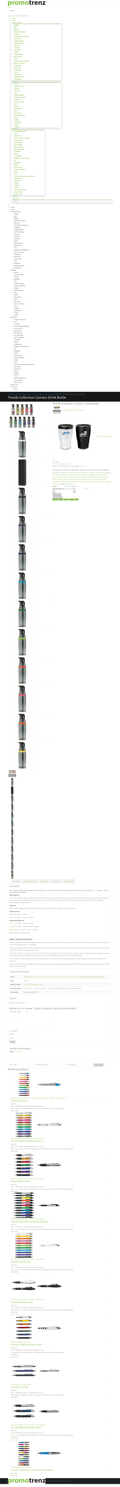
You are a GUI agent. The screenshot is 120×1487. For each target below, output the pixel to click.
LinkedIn (66, 499)
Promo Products (16, 22)
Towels (16, 126)
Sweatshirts (18, 122)
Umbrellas (17, 74)
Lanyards (17, 47)
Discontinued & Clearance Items (21, 1098)
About (14, 20)
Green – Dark (79, 977)
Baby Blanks (18, 142)
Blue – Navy (53, 977)
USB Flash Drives (19, 77)
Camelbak (17, 151)
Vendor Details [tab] (55, 881)
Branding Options (58, 489)
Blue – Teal (61, 977)
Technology (17, 70)
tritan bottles (56, 484)
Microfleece (17, 108)
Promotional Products (82, 473)
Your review (13, 1031)
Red (98, 977)
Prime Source (18, 167)
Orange (86, 977)
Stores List (15, 196)
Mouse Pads (18, 56)
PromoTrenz (70, 484)
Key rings (17, 45)
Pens (15, 59)
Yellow (102, 977)
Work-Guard (18, 194)
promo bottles (103, 477)
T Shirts (16, 124)
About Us (11, 16)
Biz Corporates (18, 147)
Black (31, 977)
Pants (16, 111)
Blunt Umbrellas (19, 149)
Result (16, 172)
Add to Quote (57, 497)
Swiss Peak (17, 178)
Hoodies (16, 99)
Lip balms (17, 50)
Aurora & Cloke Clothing (22, 138)
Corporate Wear (19, 86)
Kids (15, 104)
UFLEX (16, 187)
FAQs (15, 201)
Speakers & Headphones (22, 61)
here (91, 470)
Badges (16, 25)
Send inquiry (98, 1065)
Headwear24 (18, 156)
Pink (90, 977)
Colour (55, 486)
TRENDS (16, 185)
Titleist (16, 183)
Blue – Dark (37, 977)
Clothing (14, 81)
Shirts (16, 117)
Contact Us (17, 16)
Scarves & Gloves (19, 115)
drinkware (91, 477)
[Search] (30, 10)
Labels (16, 52)
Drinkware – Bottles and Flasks (33, 984)
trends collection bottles (66, 482)
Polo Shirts (17, 113)
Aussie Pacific (18, 140)
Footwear (17, 90)
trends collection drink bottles (84, 482)
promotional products (86, 479)
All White (27, 977)
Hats (15, 93)
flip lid (97, 477)
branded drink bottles (73, 475)
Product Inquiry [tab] (69, 881)
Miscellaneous (18, 54)
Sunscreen (17, 68)
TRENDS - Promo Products (97, 473)
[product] (61, 1084)
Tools (15, 72)
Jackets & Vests (19, 102)
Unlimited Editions (20, 190)
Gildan (16, 154)
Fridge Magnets (19, 41)
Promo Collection (19, 169)
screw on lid (98, 479)
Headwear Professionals (22, 158)
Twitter (61, 499)
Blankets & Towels (20, 32)
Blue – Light (45, 977)
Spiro (15, 174)
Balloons (17, 30)
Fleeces (16, 88)
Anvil (15, 133)
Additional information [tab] (30, 881)
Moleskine (17, 163)
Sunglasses (17, 65)
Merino (16, 106)
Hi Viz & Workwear (20, 97)
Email (76, 499)
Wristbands (17, 79)
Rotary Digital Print (15, 930)
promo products (57, 479)
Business (17, 34)
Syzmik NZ (17, 181)
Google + (72, 499)
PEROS (16, 165)
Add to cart (56, 494)
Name (11, 1034)
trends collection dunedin (102, 482)
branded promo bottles (88, 475)
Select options (15, 1149)
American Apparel (20, 131)
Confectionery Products (21, 36)
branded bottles (61, 475)
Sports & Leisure (19, 63)
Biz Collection (18, 145)
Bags (15, 27)
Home (14, 18)
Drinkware (17, 38)
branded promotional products (68, 477)
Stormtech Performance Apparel (24, 176)
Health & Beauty (19, 43)
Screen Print (13, 923)
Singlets (16, 120)
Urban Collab (18, 192)
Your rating (13, 1012)
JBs (15, 160)
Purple (95, 977)
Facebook (55, 499)
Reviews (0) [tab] (44, 881)
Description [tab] (16, 881)
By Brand (15, 129)
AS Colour (17, 136)
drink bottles (83, 477)
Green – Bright (69, 977)
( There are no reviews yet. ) (61, 464)
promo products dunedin (71, 479)
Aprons (16, 84)
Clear (87, 489)
